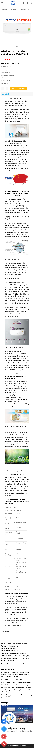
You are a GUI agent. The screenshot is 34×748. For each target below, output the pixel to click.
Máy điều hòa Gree (10, 223)
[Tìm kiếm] (27, 3)
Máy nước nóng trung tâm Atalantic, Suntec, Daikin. (16, 682)
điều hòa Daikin (9, 674)
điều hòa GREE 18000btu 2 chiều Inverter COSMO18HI (17, 501)
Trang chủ (4, 10)
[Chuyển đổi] (3, 94)
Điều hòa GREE (9, 263)
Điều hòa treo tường (24, 10)
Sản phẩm (13, 10)
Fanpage (4, 703)
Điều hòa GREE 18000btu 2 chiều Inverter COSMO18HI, (17, 192)
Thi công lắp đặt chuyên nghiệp (15, 607)
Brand (7, 632)
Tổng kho (8, 594)
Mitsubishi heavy (26, 674)
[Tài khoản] (32, 3)
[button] (2, 3)
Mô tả (7, 94)
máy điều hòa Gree (14, 103)
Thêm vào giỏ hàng (18, 88)
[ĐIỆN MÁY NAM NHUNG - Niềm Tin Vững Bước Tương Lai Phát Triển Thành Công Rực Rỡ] (13, 3)
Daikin (12, 435)
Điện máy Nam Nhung (7, 672)
